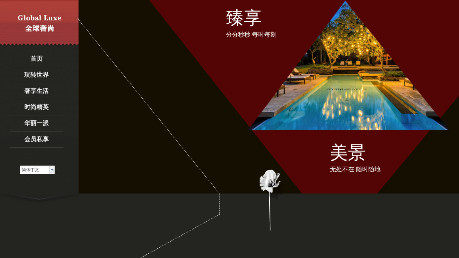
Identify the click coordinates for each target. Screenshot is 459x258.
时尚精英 (36, 107)
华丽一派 (36, 123)
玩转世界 (36, 74)
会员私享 (36, 139)
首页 (36, 58)
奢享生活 (36, 90)
